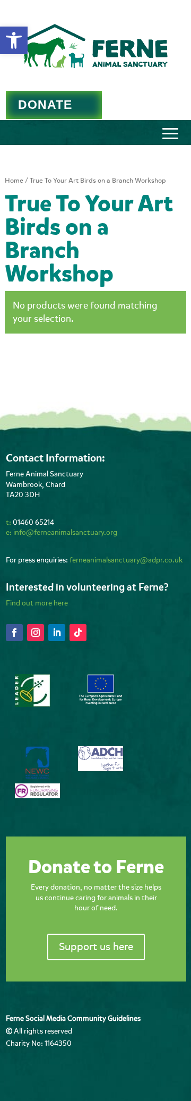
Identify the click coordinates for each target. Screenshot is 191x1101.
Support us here (96, 946)
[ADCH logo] (100, 768)
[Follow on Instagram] (35, 632)
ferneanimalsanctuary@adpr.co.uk (126, 560)
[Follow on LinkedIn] (56, 632)
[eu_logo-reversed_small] (100, 702)
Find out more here (37, 603)
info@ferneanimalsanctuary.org (65, 532)
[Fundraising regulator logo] (37, 795)
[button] (14, 40)
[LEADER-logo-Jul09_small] (32, 704)
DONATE (45, 105)
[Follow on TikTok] (78, 632)
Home (14, 180)
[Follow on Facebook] (14, 632)
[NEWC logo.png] (37, 776)
